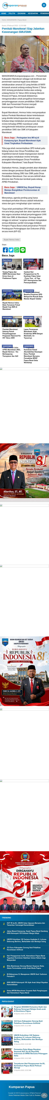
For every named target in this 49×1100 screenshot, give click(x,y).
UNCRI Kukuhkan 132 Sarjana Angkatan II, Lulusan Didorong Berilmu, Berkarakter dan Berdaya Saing (26, 940)
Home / (4, 20)
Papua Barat (22, 20)
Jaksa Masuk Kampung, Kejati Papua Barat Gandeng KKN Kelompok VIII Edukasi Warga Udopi (27, 932)
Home (11, 1095)
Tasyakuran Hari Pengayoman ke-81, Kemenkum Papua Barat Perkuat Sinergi (29, 1065)
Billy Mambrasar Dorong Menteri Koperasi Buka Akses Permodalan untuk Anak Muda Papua (25, 967)
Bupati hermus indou (11, 240)
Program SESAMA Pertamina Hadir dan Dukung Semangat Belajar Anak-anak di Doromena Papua (30, 1009)
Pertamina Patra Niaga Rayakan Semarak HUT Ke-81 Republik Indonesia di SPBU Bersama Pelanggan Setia (30, 1052)
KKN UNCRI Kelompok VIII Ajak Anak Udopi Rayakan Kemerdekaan (27, 983)
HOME (3, 13)
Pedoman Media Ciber (21, 1095)
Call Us (31, 1095)
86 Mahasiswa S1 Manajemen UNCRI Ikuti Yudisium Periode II (27, 975)
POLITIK (12, 13)
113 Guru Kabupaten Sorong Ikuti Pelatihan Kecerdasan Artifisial (24, 949)
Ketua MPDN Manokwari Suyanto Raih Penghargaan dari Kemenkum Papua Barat (27, 992)
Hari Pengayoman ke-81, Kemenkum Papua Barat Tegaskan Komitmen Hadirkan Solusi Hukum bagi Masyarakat (26, 958)
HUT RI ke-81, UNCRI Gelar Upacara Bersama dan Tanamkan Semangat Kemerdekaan (26, 924)
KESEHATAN (33, 13)
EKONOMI (22, 13)
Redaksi (37, 1095)
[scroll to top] (44, 1096)
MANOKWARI (12, 20)
